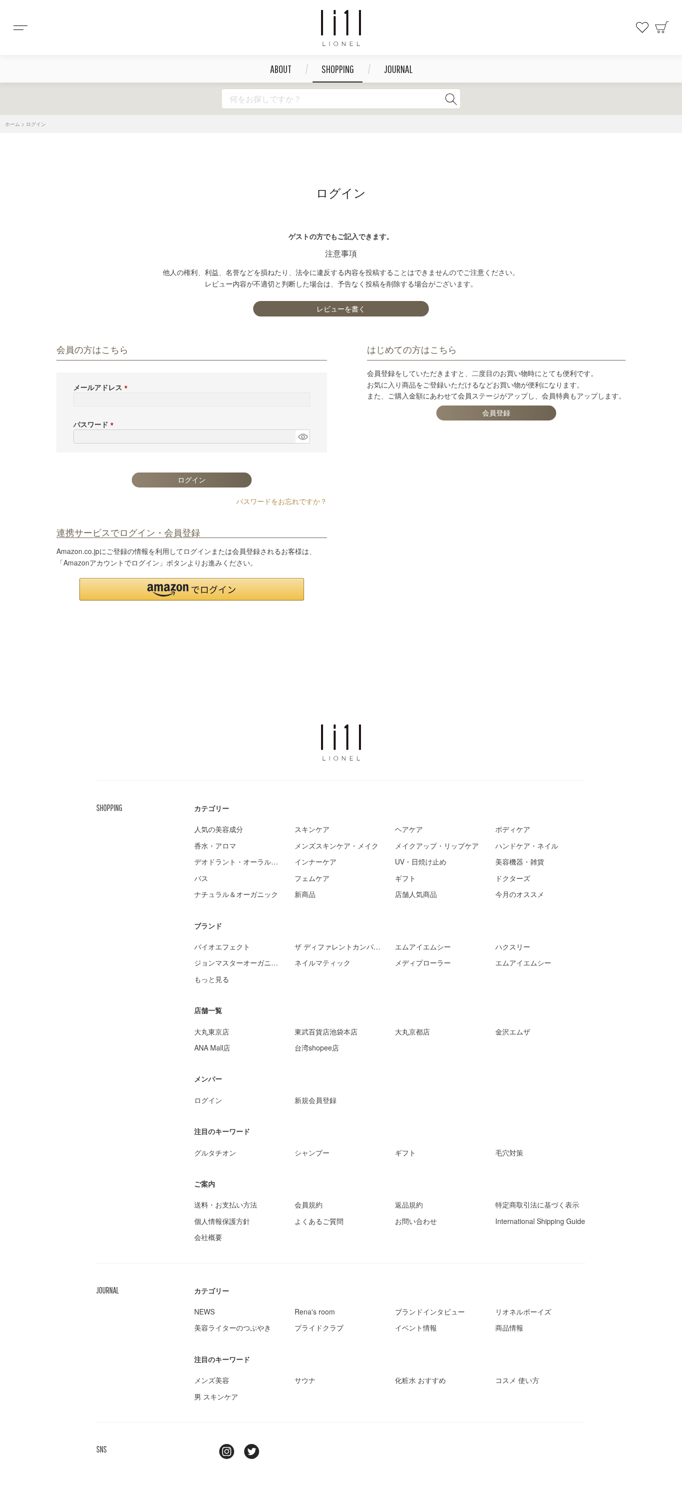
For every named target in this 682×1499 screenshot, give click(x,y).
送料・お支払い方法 (225, 1205)
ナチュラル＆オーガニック (236, 894)
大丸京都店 (412, 1031)
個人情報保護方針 (222, 1221)
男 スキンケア (216, 1397)
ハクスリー (512, 947)
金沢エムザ (512, 1031)
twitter (251, 1451)
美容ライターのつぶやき (232, 1327)
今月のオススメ (519, 894)
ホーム (12, 124)
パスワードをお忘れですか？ (281, 501)
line (201, 1451)
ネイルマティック (322, 963)
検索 (451, 99)
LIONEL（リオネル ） (341, 742)
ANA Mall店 (212, 1047)
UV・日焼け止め (420, 861)
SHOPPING (338, 68)
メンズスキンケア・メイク (336, 845)
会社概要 (208, 1237)
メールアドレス (102, 387)
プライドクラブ (319, 1327)
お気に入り (642, 28)
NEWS (204, 1311)
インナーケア (316, 861)
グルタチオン (215, 1153)
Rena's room (315, 1311)
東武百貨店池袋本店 (326, 1031)
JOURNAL (398, 68)
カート (662, 28)
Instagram (226, 1451)
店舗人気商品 (416, 894)
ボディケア (512, 829)
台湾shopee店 (317, 1047)
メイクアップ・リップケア (437, 845)
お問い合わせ (416, 1221)
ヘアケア (409, 829)
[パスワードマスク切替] (303, 436)
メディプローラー (423, 963)
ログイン (208, 1100)
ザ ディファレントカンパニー (341, 947)
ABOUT (281, 68)
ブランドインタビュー (430, 1311)
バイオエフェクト (222, 947)
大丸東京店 (211, 1031)
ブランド (208, 925)
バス (201, 878)
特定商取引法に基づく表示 (537, 1205)
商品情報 (509, 1327)
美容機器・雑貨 (519, 861)
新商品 (305, 894)
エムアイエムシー (423, 947)
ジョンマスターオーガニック (239, 963)
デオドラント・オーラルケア (239, 861)
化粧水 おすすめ (420, 1380)
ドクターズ (512, 878)
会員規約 (309, 1205)
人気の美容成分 (218, 829)
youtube (276, 1451)
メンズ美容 (211, 1380)
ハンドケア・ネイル (526, 845)
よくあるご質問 (319, 1221)
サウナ (305, 1380)
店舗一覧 (208, 1010)
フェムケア (312, 878)
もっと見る (211, 979)
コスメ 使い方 (517, 1380)
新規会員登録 (316, 1100)
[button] (191, 589)
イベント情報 (416, 1327)
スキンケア (312, 829)
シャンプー (312, 1153)
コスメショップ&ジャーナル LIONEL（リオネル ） (341, 28)
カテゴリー (211, 808)
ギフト (405, 878)
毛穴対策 (509, 1153)
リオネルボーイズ (523, 1311)
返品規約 (409, 1205)
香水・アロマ (215, 845)
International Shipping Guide (540, 1221)
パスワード (95, 424)
